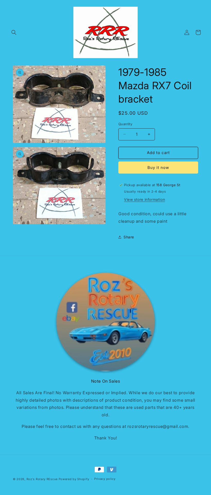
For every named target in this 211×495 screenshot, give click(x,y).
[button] (14, 32)
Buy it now (158, 167)
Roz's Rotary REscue (42, 479)
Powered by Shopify (74, 479)
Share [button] (129, 237)
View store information (144, 199)
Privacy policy (105, 479)
